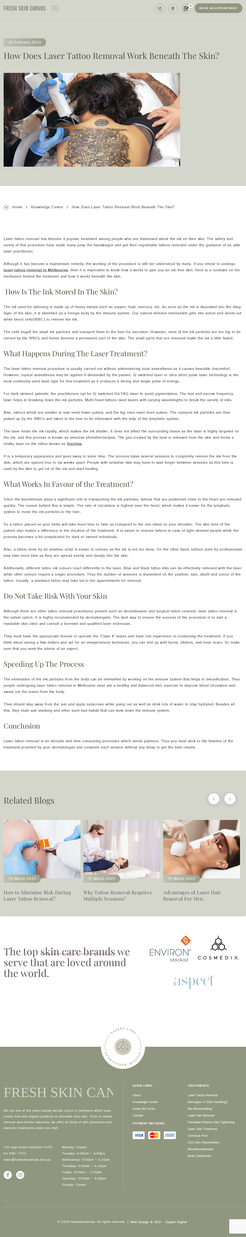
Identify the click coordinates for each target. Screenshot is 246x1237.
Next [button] (229, 798)
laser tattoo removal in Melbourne (36, 271)
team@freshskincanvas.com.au (27, 1160)
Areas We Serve (144, 1109)
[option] (42, 863)
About (137, 1096)
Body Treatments (199, 1157)
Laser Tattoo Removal (203, 1096)
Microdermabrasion (201, 1150)
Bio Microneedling (200, 1109)
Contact (138, 1116)
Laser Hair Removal (201, 1116)
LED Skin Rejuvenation (203, 1143)
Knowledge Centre (47, 208)
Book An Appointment (218, 9)
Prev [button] (213, 798)
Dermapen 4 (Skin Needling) (208, 1103)
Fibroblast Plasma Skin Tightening (211, 1123)
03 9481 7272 (160, 8)
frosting (74, 444)
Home (17, 208)
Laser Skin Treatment (202, 1130)
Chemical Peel (198, 1136)
